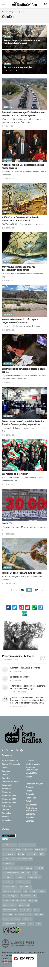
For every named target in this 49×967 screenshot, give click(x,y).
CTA (34, 873)
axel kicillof (40, 849)
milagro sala (25, 910)
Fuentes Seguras (10, 896)
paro (5, 919)
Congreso (6, 771)
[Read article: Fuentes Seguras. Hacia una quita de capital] (24, 554)
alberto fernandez (26, 845)
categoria (12, 12)
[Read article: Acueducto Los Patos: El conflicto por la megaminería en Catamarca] (24, 301)
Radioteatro (31, 798)
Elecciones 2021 (9, 796)
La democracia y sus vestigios (18, 67)
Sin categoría (31, 805)
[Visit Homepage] (24, 4)
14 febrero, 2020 (9, 382)
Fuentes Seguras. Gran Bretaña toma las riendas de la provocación (22, 41)
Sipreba (21, 924)
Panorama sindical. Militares (18, 656)
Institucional (7, 820)
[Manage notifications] (6, 961)
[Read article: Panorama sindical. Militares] (24, 636)
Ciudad (5, 768)
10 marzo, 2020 (8, 126)
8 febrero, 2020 (9, 534)
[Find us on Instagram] (17, 750)
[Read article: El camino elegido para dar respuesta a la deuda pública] (24, 350)
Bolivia (21, 854)
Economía (8, 107)
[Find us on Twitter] (7, 750)
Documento (7, 785)
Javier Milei (24, 905)
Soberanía (30, 814)
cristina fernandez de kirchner (16, 873)
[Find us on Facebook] (2, 750)
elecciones (8, 882)
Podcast (29, 787)
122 (21, 596)
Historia (5, 817)
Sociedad (8, 314)
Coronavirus (8, 863)
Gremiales (6, 813)
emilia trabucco (23, 882)
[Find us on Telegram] (21, 750)
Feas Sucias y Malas (11, 891)
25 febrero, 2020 (9, 330)
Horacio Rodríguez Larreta (14, 900)
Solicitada (30, 821)
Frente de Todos (37, 891)
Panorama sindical (23, 914)
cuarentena (8, 877)
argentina (28, 849)
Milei (36, 910)
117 (36, 590)
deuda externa (34, 877)
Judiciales (30, 761)
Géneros (5, 810)
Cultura (5, 775)
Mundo (7, 468)
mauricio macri (9, 910)
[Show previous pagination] (6, 590)
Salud (28, 801)
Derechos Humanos (10, 782)
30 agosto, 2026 (11, 46)
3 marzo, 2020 (8, 178)
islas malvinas (9, 905)
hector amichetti (28, 896)
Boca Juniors (9, 854)
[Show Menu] (3, 4)
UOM (30, 924)
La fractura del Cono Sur (20, 677)
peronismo (15, 919)
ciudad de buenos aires (22, 859)
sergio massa (9, 924)
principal (27, 919)
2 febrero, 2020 (9, 583)
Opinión (21, 12)
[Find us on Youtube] (12, 750)
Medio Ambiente (33, 764)
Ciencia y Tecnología (11, 764)
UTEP (38, 924)
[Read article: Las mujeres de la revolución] (24, 455)
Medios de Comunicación (32, 769)
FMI (25, 891)
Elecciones (6, 792)
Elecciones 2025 (9, 803)
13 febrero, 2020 (9, 435)
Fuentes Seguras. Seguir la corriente (25, 668)
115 (22, 590)
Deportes (6, 778)
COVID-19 (39, 868)
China (5, 859)
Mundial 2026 (31, 773)
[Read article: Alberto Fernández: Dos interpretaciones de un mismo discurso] (24, 146)
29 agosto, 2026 (11, 70)
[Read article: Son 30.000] (24, 505)
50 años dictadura (10, 761)
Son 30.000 (7, 523)
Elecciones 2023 (9, 799)
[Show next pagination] (28, 596)
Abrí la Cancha (9, 845)
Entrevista (6, 806)
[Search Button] (45, 4)
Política (7, 159)
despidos (20, 877)
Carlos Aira (31, 854)
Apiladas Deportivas (11, 849)
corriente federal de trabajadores (17, 868)
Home (4, 12)
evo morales (25, 886)
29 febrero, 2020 (9, 228)
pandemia (7, 914)
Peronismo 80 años (34, 784)
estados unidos (9, 886)
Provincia (30, 794)
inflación (33, 900)
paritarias (39, 914)
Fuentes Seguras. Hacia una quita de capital (21, 573)
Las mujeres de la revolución (15, 474)
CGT (41, 854)
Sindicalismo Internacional (31, 809)
